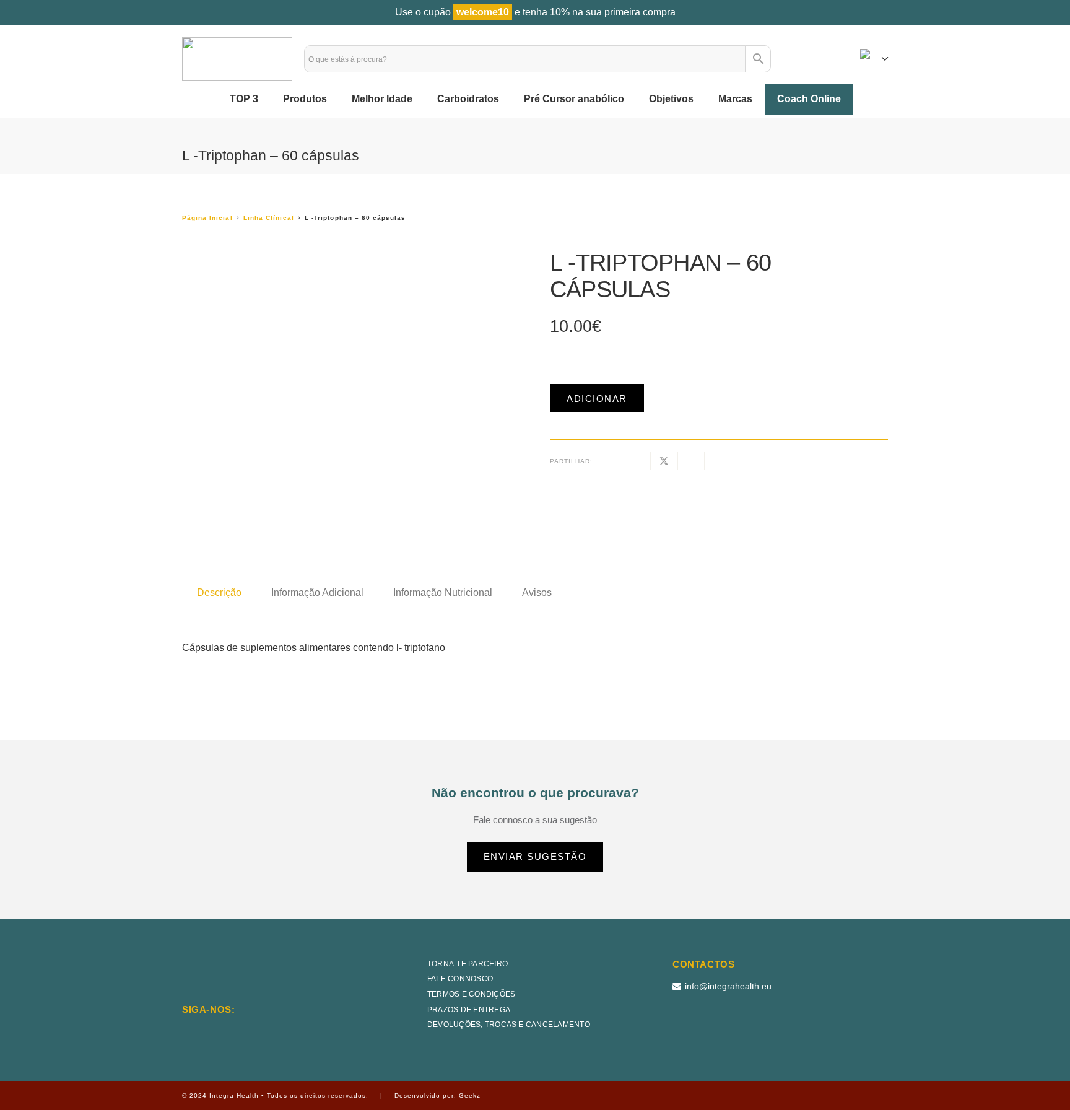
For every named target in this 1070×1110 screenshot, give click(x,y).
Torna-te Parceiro (467, 963)
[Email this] (611, 461)
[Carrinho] (832, 58)
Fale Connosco (460, 978)
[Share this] (637, 461)
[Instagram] (189, 1032)
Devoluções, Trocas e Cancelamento (508, 1024)
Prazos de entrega (468, 1009)
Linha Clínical (268, 217)
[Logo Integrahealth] (237, 59)
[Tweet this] (664, 461)
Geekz (470, 1095)
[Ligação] (799, 58)
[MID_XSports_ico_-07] (701, 1028)
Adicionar (597, 398)
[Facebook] (219, 1031)
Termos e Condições (471, 994)
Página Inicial (207, 217)
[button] (874, 59)
